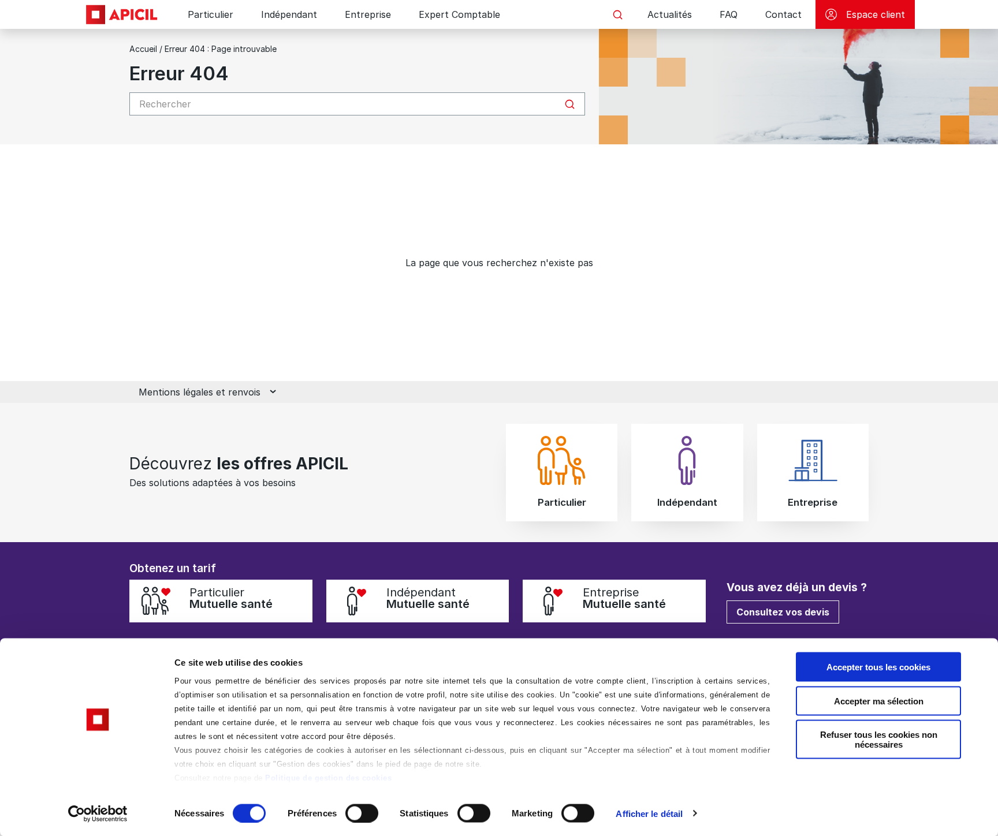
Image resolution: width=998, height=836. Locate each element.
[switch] (361, 813)
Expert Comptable (459, 14)
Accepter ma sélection (878, 701)
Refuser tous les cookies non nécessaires (878, 739)
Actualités (669, 14)
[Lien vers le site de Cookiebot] (97, 813)
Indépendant (289, 14)
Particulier (210, 14)
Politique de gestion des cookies (328, 778)
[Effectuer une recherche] (617, 14)
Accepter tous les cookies (878, 667)
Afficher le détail (649, 813)
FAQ (729, 14)
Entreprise (368, 14)
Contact (783, 14)
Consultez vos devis (782, 612)
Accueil (143, 49)
